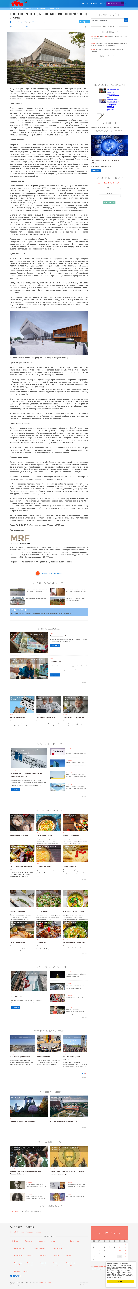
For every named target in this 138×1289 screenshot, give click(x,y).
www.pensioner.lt (96, 1267)
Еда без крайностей (71, 835)
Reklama (102, 3)
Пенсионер (17, 750)
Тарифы (30, 1255)
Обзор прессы (19, 1248)
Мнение (53, 1241)
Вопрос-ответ (75, 1241)
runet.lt (13, 22)
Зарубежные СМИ (39, 1248)
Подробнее (55, 645)
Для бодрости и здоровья (73, 911)
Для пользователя (109, 182)
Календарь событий (20, 1147)
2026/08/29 (54, 628)
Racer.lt (103, 1269)
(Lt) (122, 2)
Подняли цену (55, 661)
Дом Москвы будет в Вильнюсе (36, 598)
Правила (56, 1255)
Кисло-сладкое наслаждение (74, 942)
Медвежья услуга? (17, 717)
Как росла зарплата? (58, 636)
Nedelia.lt (13, 1232)
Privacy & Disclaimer (45, 1283)
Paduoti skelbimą (113, 3)
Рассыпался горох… (44, 866)
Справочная (18, 1255)
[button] (13, 1047)
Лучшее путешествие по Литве (22, 1121)
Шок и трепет (16, 997)
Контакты (20, 1232)
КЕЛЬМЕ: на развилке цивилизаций (63, 1121)
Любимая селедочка (18, 911)
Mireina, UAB (84, 1283)
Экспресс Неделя (16, 816)
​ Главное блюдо (42, 942)
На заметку (42, 1241)
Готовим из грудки (17, 942)
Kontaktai (94, 3)
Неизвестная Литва (19, 1097)
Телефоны (43, 1255)
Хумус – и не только (44, 835)
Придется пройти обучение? (74, 717)
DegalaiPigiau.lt (96, 1269)
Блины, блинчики (69, 866)
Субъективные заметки (26, 1037)
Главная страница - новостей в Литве (24, 9)
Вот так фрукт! (42, 911)
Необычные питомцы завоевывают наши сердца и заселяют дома (75, 1012)
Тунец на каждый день (19, 835)
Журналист (30, 634)
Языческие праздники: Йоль (75, 1196)
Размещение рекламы (33, 1232)
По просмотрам (36, 1211)
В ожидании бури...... (45, 1057)
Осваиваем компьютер (45, 717)
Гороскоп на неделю (101, 137)
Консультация (17, 634)
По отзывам (15, 1211)
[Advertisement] (49, 688)
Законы (68, 1255)
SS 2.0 (25, 1285)
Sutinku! (121, 1281)
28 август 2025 (22, 22)
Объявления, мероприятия (49, 9)
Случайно (25, 1211)
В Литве (15, 1241)
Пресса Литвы (57, 1248)
